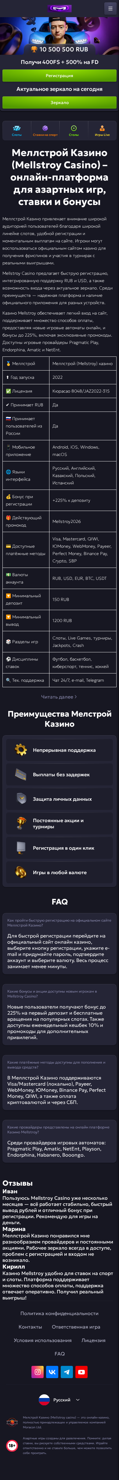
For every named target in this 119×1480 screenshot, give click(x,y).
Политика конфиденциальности (59, 1313)
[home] (59, 8)
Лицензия (93, 1340)
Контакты (30, 1327)
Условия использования (43, 1340)
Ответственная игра (76, 1327)
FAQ (60, 1354)
